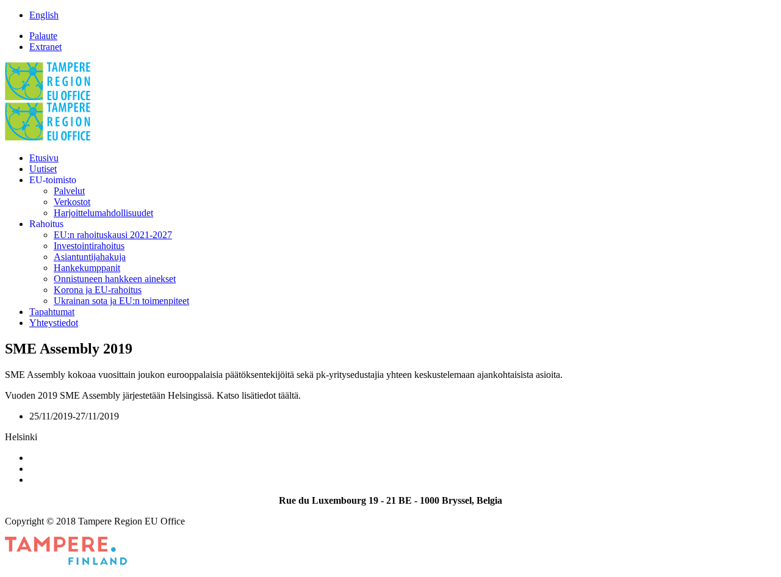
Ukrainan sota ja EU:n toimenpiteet (121, 301)
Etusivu (44, 158)
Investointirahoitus (89, 246)
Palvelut (69, 191)
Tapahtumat (51, 312)
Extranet (45, 47)
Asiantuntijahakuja (90, 257)
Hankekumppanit (87, 268)
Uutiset (43, 169)
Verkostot (72, 202)
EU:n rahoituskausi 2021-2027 (113, 235)
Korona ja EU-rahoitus (98, 290)
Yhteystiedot (53, 323)
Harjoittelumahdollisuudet (103, 213)
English (44, 15)
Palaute (43, 36)
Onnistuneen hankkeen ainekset (115, 279)
